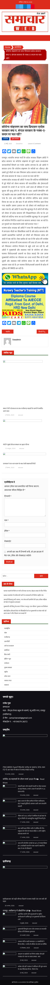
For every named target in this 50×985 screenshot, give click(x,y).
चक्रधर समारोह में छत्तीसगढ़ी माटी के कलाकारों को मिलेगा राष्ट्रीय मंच (23, 595)
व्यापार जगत (7, 680)
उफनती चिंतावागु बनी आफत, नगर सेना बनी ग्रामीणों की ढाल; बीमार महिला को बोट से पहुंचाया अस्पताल (25, 601)
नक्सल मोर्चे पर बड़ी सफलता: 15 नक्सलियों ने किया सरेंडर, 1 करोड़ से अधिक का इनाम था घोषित (32, 943)
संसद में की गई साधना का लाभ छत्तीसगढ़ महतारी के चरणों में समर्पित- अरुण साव (23, 410)
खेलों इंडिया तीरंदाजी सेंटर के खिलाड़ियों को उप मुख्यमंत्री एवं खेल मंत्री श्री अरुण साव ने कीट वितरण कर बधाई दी (25, 612)
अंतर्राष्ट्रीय (7, 628)
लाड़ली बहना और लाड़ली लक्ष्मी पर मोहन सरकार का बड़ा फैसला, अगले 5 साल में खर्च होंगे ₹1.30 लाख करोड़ (32, 789)
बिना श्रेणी (7, 654)
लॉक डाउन (7, 676)
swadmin (19, 144)
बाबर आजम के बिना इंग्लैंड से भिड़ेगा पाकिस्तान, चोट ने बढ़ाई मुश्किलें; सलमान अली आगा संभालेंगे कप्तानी (32, 804)
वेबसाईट (7, 541)
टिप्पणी (7, 496)
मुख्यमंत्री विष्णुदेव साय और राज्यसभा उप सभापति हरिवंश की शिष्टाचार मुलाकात (32, 930)
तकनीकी (7, 641)
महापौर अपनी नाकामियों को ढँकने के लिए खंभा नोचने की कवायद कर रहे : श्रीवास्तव (9, 331)
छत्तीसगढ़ (7, 637)
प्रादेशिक (5, 139)
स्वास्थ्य (6, 685)
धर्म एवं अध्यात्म (9, 646)
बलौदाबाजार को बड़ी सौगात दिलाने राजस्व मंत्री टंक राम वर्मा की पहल (25, 900)
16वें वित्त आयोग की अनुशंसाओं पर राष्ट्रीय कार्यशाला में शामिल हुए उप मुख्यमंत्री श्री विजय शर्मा (31, 917)
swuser (20, 415)
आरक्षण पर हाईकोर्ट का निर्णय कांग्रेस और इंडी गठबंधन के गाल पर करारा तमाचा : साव (31, 955)
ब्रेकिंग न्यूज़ (7, 659)
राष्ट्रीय (6, 672)
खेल (5, 633)
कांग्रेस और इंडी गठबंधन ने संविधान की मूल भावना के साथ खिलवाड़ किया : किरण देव (32, 968)
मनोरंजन (6, 663)
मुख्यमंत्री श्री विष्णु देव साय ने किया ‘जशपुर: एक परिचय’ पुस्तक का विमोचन (26, 606)
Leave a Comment (34, 143)
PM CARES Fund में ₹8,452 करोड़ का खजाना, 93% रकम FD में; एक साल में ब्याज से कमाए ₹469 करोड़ (24, 768)
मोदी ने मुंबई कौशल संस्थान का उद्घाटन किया (16, 444)
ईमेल (6, 531)
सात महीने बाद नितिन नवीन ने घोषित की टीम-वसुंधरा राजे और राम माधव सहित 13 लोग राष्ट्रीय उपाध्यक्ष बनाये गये (31, 831)
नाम (6, 520)
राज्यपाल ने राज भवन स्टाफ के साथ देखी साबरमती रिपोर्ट (19, 463)
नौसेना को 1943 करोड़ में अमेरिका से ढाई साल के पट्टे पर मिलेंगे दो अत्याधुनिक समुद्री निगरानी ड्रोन (32, 817)
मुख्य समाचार (15, 139)
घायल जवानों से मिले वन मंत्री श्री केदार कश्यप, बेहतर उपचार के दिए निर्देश (25, 591)
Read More (36, 910)
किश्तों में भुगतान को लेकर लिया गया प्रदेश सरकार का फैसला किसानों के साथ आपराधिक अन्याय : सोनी (43, 331)
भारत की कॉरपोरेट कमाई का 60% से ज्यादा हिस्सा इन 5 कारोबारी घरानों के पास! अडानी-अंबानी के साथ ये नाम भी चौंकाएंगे (32, 846)
